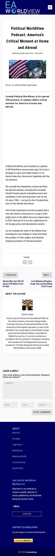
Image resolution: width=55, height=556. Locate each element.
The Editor (16, 438)
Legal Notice (17, 444)
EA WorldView (31, 552)
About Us (16, 433)
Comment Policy (18, 462)
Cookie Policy (17, 468)
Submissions (17, 450)
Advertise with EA (19, 456)
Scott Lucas (24, 53)
